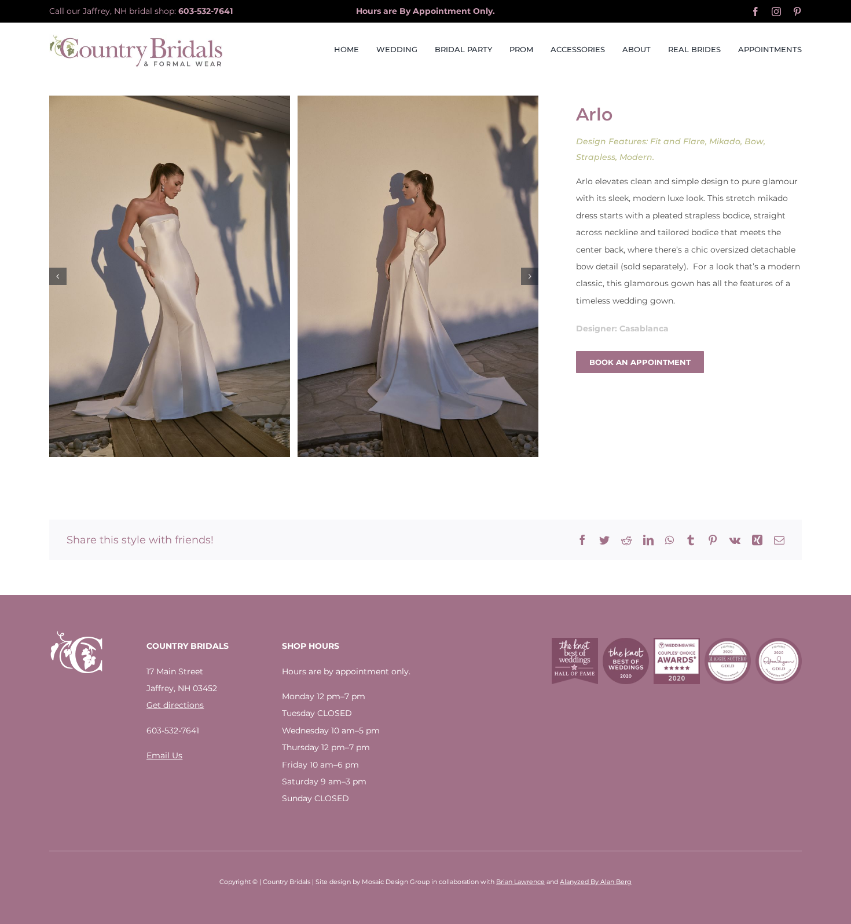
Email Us (164, 755)
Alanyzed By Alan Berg (596, 882)
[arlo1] (169, 276)
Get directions (175, 705)
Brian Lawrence (520, 882)
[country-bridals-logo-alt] (136, 38)
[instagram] (776, 11)
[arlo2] (418, 276)
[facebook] (755, 11)
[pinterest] (797, 11)
